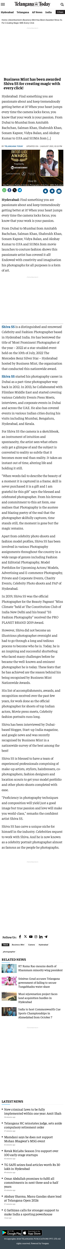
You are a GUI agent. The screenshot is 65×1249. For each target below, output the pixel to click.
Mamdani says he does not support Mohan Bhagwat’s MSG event (28, 1139)
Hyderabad (7, 12)
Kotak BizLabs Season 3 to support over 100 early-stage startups (31, 1153)
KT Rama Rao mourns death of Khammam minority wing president (40, 968)
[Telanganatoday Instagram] (36, 937)
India (48, 12)
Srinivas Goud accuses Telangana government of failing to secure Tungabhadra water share (39, 982)
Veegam (45, 1243)
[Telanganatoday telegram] (46, 937)
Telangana (23, 12)
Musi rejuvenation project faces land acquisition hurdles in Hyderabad (38, 998)
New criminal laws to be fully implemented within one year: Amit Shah (32, 1111)
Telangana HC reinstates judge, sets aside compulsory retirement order (33, 1125)
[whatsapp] (4, 190)
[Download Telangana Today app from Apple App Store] (45, 191)
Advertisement (15, 20)
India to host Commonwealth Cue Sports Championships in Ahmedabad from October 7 (39, 1013)
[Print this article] (59, 191)
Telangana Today (13, 146)
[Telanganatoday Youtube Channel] (30, 937)
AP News (37, 12)
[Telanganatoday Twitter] (25, 937)
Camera (31, 945)
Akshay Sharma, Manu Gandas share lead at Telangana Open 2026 (32, 1198)
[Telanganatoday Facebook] (20, 937)
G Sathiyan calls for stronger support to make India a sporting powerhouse (31, 1212)
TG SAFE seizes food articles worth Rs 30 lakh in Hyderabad (32, 1166)
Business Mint (18, 945)
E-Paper (60, 12)
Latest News (12, 1101)
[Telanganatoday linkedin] (40, 937)
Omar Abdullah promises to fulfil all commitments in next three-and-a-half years (31, 1182)
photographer (9, 952)
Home (4, 20)
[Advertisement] (32, 896)
